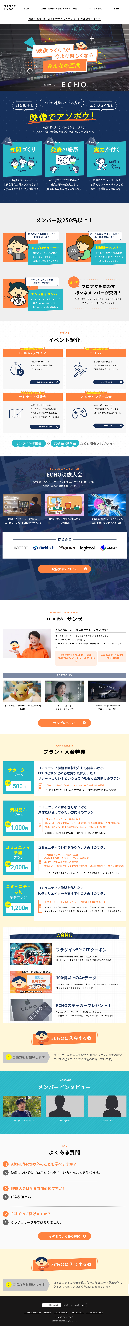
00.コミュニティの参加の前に (90, 872)
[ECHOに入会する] (64, 1037)
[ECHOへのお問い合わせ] (64, 1305)
